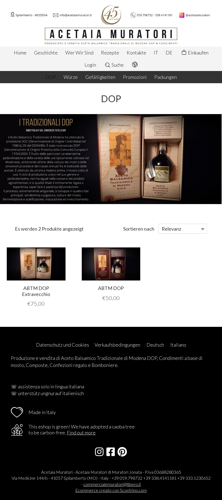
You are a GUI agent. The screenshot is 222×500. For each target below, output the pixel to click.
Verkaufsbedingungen (117, 345)
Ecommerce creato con (111, 490)
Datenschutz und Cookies (62, 345)
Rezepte (110, 53)
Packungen (165, 77)
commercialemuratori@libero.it (112, 484)
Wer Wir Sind (79, 53)
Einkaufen (197, 53)
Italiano (178, 345)
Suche (117, 65)
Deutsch (155, 345)
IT (156, 53)
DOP (50, 77)
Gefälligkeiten (100, 77)
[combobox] (182, 229)
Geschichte (46, 53)
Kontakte (136, 53)
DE (169, 53)
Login (90, 65)
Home (20, 53)
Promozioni (135, 77)
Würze (71, 77)
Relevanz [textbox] (171, 229)
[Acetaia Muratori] (111, 23)
